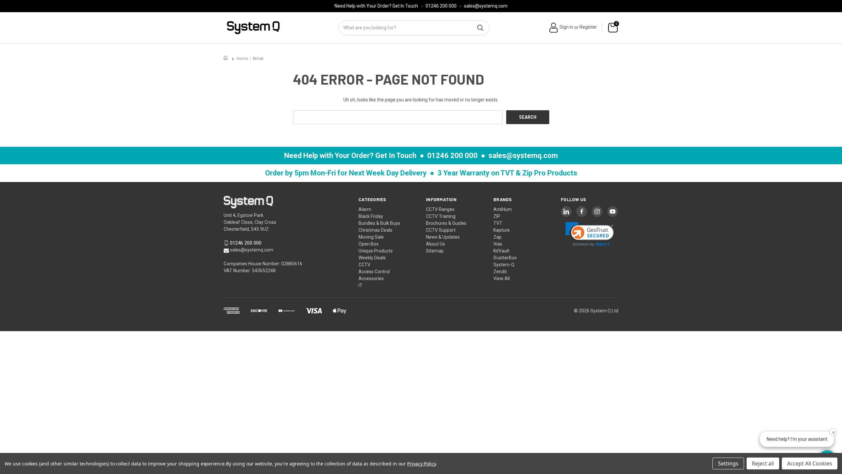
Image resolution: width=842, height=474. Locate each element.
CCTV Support (441, 230)
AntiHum (502, 209)
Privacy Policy (421, 464)
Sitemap (435, 250)
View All (501, 278)
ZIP (496, 216)
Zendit (500, 271)
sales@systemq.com (486, 6)
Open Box (369, 244)
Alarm (365, 209)
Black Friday (371, 216)
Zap (497, 237)
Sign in (566, 27)
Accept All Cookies (809, 463)
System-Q (503, 264)
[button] (589, 234)
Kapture (501, 230)
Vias (497, 244)
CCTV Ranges (440, 209)
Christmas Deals (375, 230)
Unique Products (376, 250)
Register (588, 27)
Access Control (374, 271)
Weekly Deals (372, 257)
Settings (728, 463)
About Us (435, 244)
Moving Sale (371, 237)
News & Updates (443, 237)
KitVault (501, 250)
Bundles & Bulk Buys (379, 223)
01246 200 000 (441, 6)
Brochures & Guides (446, 223)
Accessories (371, 278)
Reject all (763, 463)
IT (360, 285)
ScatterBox (505, 257)
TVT (497, 223)
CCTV (364, 264)
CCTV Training (441, 216)
